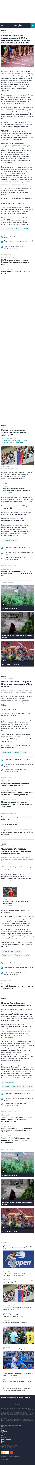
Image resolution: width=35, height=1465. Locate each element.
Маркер (3, 1434)
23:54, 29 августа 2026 (7, 846)
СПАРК (2, 1430)
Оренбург (23, 361)
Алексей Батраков (7, 955)
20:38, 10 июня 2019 (6, 32)
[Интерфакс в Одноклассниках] (16, 1446)
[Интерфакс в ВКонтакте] (10, 1446)
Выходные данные (6, 1458)
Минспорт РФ (6, 229)
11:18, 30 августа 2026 (7, 427)
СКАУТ (2, 1433)
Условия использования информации (11, 1456)
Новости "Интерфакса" (6, 1439)
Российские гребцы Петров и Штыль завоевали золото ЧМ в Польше (15, 441)
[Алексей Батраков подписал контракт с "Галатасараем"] (10, 897)
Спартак (4, 361)
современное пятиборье (9, 540)
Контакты (3, 1397)
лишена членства (16, 218)
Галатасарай (19, 955)
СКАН (2, 1440)
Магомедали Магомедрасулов (11, 1086)
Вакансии (27, 1397)
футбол (11, 361)
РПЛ (16, 361)
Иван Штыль (16, 752)
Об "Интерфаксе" (11, 1397)
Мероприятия (14, 1399)
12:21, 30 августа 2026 (7, 678)
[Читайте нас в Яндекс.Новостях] (2, 1446)
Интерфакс (17, 25)
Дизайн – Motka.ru (5, 1459)
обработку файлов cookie (7, 1421)
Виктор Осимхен (16, 951)
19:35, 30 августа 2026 (7, 285)
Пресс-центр (20, 1397)
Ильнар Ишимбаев (8, 1082)
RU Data (3, 1441)
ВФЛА (26, 229)
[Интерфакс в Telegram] (5, 1446)
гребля (24, 752)
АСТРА (2, 1435)
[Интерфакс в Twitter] (8, 1446)
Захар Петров (6, 752)
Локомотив (5, 951)
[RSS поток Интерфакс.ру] (13, 1446)
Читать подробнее (16, 490)
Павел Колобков (17, 229)
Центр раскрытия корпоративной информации (11, 1442)
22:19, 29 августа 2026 (7, 1000)
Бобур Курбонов (28, 1086)
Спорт (3, 31)
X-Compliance (4, 1431)
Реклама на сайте (5, 1399)
